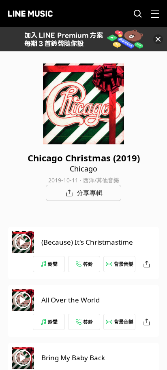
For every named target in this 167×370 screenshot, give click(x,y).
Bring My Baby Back (73, 357)
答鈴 (88, 263)
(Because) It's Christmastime (87, 242)
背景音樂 (123, 263)
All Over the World (70, 299)
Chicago (83, 168)
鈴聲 (53, 263)
